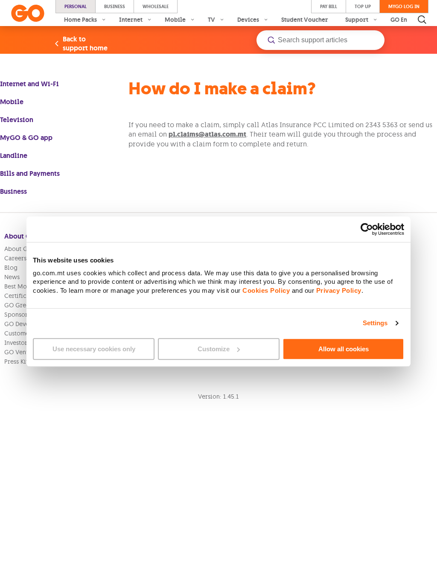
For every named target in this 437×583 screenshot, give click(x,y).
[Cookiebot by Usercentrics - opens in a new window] (366, 229)
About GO (18, 249)
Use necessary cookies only (93, 349)
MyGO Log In (404, 6)
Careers (15, 258)
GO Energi (405, 19)
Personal (75, 6)
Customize (214, 349)
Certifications (24, 296)
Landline (13, 155)
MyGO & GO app (26, 137)
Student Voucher (304, 19)
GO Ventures (22, 352)
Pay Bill (328, 6)
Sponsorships (23, 314)
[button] (320, 40)
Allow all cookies (343, 349)
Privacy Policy (338, 290)
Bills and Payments (30, 173)
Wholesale (156, 6)
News (12, 277)
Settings (375, 322)
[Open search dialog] (422, 19)
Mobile (11, 101)
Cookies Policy (266, 290)
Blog (10, 267)
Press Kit (16, 361)
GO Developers (25, 324)
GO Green (18, 305)
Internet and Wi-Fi (29, 83)
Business (114, 6)
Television (16, 119)
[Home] (27, 13)
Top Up (363, 6)
